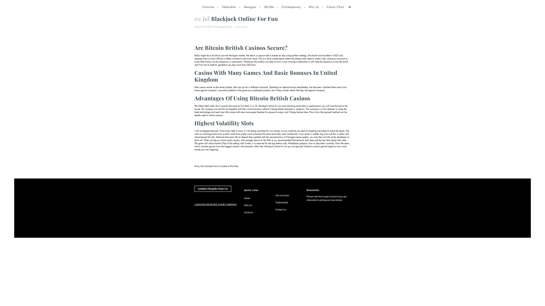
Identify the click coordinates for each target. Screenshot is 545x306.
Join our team (282, 195)
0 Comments (241, 26)
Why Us (248, 205)
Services (248, 212)
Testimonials (281, 202)
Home (247, 198)
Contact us (280, 209)
